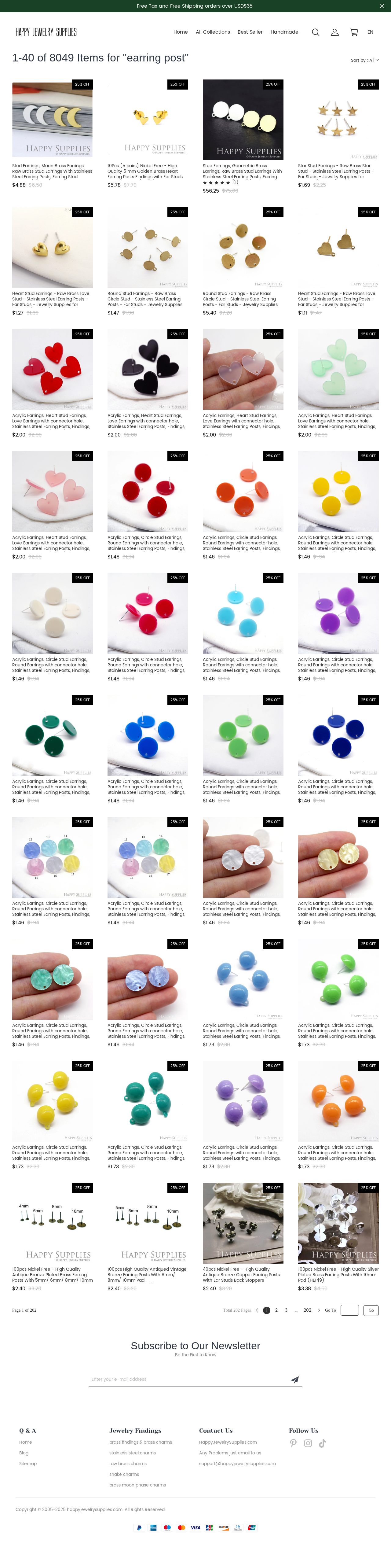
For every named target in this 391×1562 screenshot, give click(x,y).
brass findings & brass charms (140, 1442)
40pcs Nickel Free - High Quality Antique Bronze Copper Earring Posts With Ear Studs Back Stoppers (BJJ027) (241, 1275)
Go (371, 1310)
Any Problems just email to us (230, 1453)
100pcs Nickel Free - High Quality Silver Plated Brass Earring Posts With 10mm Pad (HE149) (338, 1275)
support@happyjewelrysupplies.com (237, 1463)
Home (181, 32)
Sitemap (28, 1463)
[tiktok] (324, 1443)
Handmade (284, 32)
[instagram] (310, 1443)
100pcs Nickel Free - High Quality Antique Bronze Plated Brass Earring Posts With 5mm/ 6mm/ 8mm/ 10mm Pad (52, 1275)
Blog (23, 1453)
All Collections (213, 32)
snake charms (124, 1474)
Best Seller (250, 32)
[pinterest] (295, 1443)
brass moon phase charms (137, 1485)
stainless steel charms (132, 1453)
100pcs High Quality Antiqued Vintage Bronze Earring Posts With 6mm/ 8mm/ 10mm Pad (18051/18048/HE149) (147, 1275)
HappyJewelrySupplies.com (228, 1442)
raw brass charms (128, 1463)
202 (307, 1310)
